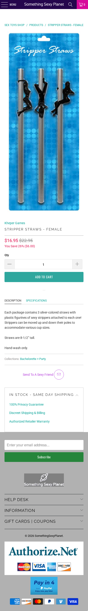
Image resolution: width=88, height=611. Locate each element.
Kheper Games (15, 223)
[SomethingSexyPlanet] (44, 4)
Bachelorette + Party (33, 359)
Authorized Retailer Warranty (29, 421)
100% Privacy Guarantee (26, 404)
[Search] (70, 4)
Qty (7, 255)
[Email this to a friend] (59, 375)
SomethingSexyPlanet (49, 535)
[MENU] (2, 4)
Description (13, 300)
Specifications (36, 300)
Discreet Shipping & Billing (27, 413)
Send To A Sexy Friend (38, 374)
